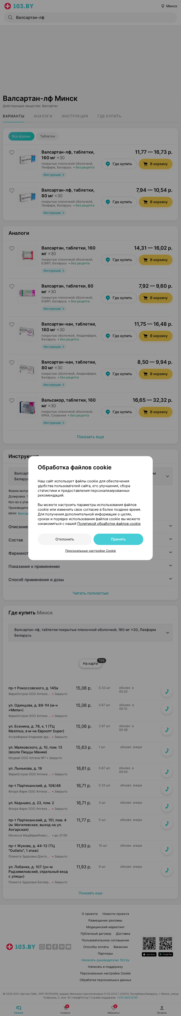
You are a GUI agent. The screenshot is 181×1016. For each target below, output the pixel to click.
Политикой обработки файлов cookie (109, 523)
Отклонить (64, 539)
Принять (118, 539)
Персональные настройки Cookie (90, 551)
